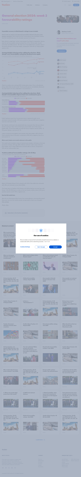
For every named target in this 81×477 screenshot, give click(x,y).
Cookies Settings (25, 246)
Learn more (47, 241)
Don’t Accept (41, 247)
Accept (55, 247)
